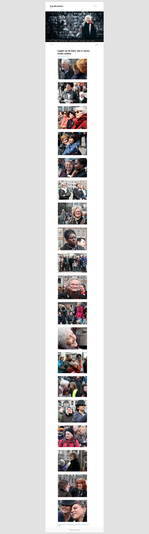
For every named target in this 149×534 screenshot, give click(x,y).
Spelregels (56, 40)
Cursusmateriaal (82, 40)
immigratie (79, 524)
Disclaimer (93, 40)
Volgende (97, 44)
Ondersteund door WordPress (74, 529)
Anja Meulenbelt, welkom (63, 40)
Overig (88, 40)
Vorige (51, 44)
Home (51, 40)
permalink (59, 525)
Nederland (70, 524)
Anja (84, 524)
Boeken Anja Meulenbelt (74, 40)
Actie (67, 524)
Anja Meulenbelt (56, 6)
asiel (76, 524)
